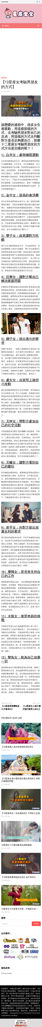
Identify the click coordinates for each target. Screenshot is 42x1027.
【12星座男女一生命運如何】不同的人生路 (20, 813)
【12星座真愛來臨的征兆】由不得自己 (18, 877)
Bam (15, 1015)
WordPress (7, 1015)
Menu (7, 26)
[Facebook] (37, 2)
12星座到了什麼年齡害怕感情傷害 (16, 845)
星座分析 (4, 78)
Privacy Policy (6, 973)
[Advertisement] (21, 50)
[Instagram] (40, 2)
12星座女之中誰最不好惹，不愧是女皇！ (19, 909)
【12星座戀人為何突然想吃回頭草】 (17, 747)
